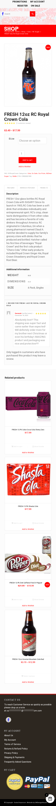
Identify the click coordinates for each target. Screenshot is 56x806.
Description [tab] (11, 188)
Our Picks (41, 173)
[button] (25, 166)
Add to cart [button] (17, 446)
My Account (10, 740)
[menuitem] (20, 2)
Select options (29, 676)
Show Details (39, 446)
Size (12, 138)
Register (22, 5)
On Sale (35, 5)
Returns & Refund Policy (16, 748)
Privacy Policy (11, 753)
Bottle (15, 176)
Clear (50, 173)
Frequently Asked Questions (17, 762)
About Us (8, 735)
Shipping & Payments (14, 757)
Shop (11, 29)
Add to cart (27, 160)
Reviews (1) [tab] (44, 188)
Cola (29, 173)
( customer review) (23, 123)
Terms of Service (12, 744)
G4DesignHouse (41, 802)
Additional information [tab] (27, 188)
